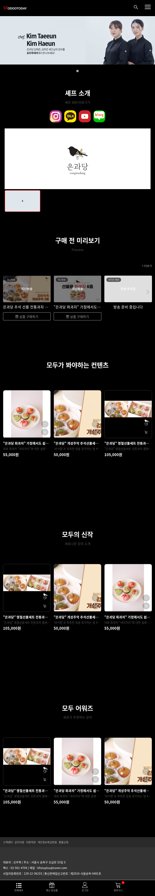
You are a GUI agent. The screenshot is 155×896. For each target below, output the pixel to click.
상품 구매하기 (28, 316)
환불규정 (63, 842)
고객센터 (8, 842)
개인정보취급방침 (47, 842)
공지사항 (19, 842)
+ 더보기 (147, 266)
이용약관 (31, 842)
